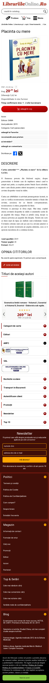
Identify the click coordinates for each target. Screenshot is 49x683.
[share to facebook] (15, 153)
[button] (38, 18)
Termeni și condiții (10, 483)
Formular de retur (10, 538)
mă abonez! (24, 460)
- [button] (45, 343)
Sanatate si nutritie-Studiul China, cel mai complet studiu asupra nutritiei (24, 630)
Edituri (5, 557)
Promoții (6, 550)
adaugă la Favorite (9, 132)
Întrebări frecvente (11, 515)
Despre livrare (8, 509)
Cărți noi (6, 544)
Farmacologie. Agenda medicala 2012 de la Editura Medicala (24, 639)
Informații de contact (12, 531)
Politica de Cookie (36, 665)
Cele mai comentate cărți (13, 592)
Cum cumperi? (9, 502)
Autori (5, 563)
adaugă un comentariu (11, 146)
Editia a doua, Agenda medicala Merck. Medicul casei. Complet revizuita (22, 647)
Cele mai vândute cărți (12, 585)
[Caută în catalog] (45, 11)
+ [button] (45, 325)
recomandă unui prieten (12, 137)
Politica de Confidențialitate (13, 667)
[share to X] (20, 153)
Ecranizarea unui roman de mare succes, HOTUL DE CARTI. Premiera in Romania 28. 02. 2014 (23, 622)
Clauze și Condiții (33, 667)
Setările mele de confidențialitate (17, 605)
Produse (14, 18)
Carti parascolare (17, 128)
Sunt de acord (24, 677)
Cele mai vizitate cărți (12, 598)
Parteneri (7, 570)
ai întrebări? (6, 142)
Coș (26, 17)
